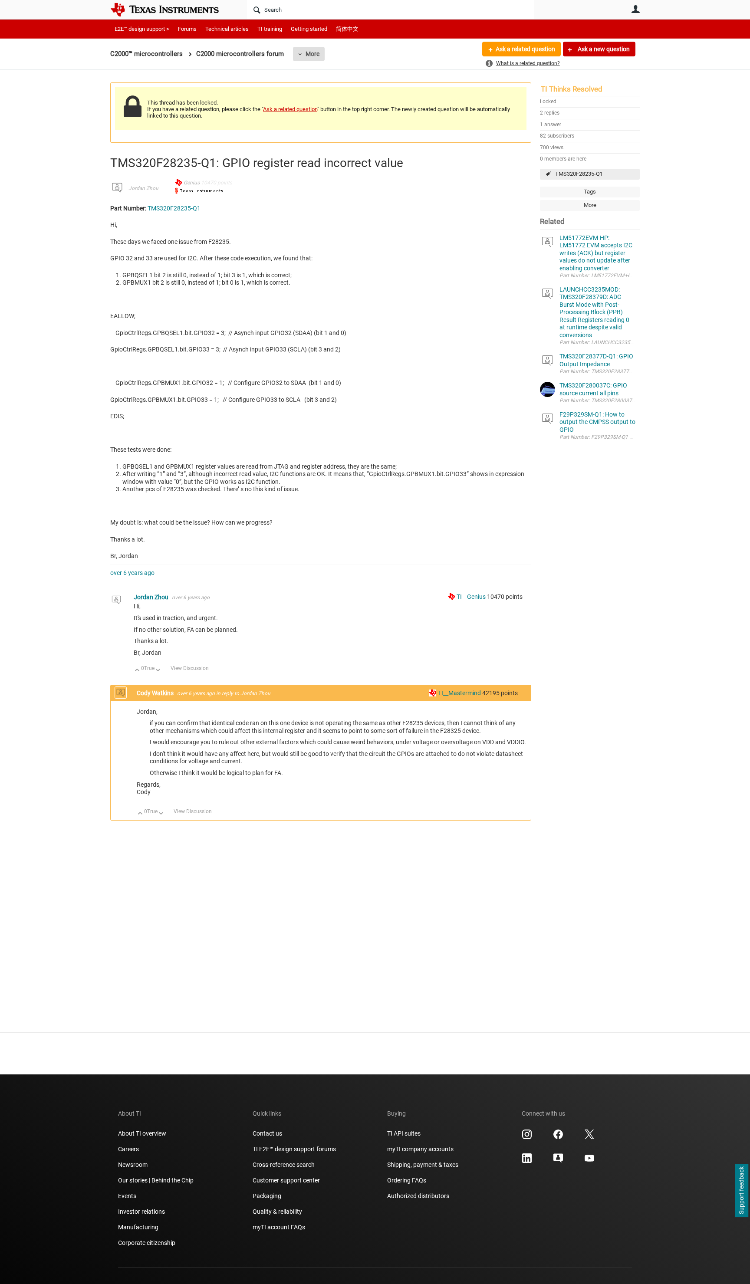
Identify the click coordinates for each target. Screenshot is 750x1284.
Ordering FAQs (406, 1180)
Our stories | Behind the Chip (156, 1180)
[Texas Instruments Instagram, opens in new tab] (527, 1137)
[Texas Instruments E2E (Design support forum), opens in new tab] (558, 1161)
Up (137, 670)
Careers (128, 1149)
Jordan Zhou (143, 188)
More (312, 53)
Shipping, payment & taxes (422, 1164)
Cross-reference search (284, 1164)
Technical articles (227, 29)
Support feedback (741, 1191)
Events (127, 1195)
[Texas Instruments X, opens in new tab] (589, 1137)
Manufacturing (138, 1227)
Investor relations (141, 1211)
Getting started (309, 29)
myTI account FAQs (279, 1227)
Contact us (267, 1133)
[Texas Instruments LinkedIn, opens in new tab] (527, 1161)
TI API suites (404, 1133)
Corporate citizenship (146, 1242)
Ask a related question (525, 49)
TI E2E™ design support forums (294, 1149)
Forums (187, 29)
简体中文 (347, 29)
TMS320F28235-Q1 (579, 174)
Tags (590, 191)
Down (158, 670)
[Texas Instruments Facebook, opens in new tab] (558, 1137)
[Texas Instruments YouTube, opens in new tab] (589, 1161)
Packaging (267, 1195)
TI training (269, 29)
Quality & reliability (277, 1211)
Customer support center (286, 1180)
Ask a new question (603, 49)
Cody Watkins (156, 693)
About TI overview (142, 1133)
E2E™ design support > (142, 29)
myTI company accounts (420, 1149)
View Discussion (190, 668)
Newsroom (133, 1164)
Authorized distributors (418, 1195)
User (635, 9)
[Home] (171, 9)
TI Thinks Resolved (571, 89)
